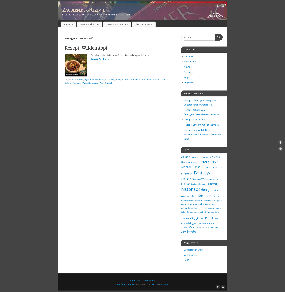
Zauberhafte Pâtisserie (208, 227)
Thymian (77, 83)
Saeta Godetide (214, 208)
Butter (202, 161)
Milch (191, 204)
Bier (74, 79)
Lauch (156, 79)
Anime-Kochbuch (204, 157)
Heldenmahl (212, 183)
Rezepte (188, 71)
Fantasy (201, 173)
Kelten (183, 196)
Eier (191, 173)
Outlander (209, 204)
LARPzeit (188, 260)
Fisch (211, 174)
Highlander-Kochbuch (94, 79)
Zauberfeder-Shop (193, 249)
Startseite (68, 24)
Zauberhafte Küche (189, 227)
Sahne (183, 212)
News (187, 66)
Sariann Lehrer (193, 212)
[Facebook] (217, 6)
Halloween (201, 184)
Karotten (126, 79)
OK (217, 37)
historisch (109, 79)
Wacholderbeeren (90, 83)
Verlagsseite (190, 254)
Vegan (187, 77)
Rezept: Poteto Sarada (195, 119)
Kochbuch (205, 195)
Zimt (183, 231)
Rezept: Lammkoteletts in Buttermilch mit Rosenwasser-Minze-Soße (203, 134)
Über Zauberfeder (143, 24)
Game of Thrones (202, 179)
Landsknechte (209, 200)
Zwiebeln (109, 83)
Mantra (154, 284)
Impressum (135, 280)
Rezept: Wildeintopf (86, 48)
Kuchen (217, 196)
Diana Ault (206, 167)
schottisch (164, 79)
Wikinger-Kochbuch (205, 223)
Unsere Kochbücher (89, 24)
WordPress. (165, 284)
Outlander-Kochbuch (190, 208)
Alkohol (186, 157)
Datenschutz (149, 280)
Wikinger (191, 223)
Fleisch (80, 79)
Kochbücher (190, 61)
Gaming (194, 184)
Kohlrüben (147, 79)
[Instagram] (222, 6)
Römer (203, 208)
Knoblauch (136, 79)
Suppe (203, 211)
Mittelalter (199, 204)
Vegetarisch (190, 82)
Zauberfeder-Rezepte (83, 9)
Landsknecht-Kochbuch (191, 200)
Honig (118, 79)
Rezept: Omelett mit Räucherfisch (201, 124)
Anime (194, 157)
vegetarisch (201, 217)
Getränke (188, 56)
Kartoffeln (214, 190)
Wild (101, 83)
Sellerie (68, 83)
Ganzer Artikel (99, 58)
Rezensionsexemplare (117, 24)
